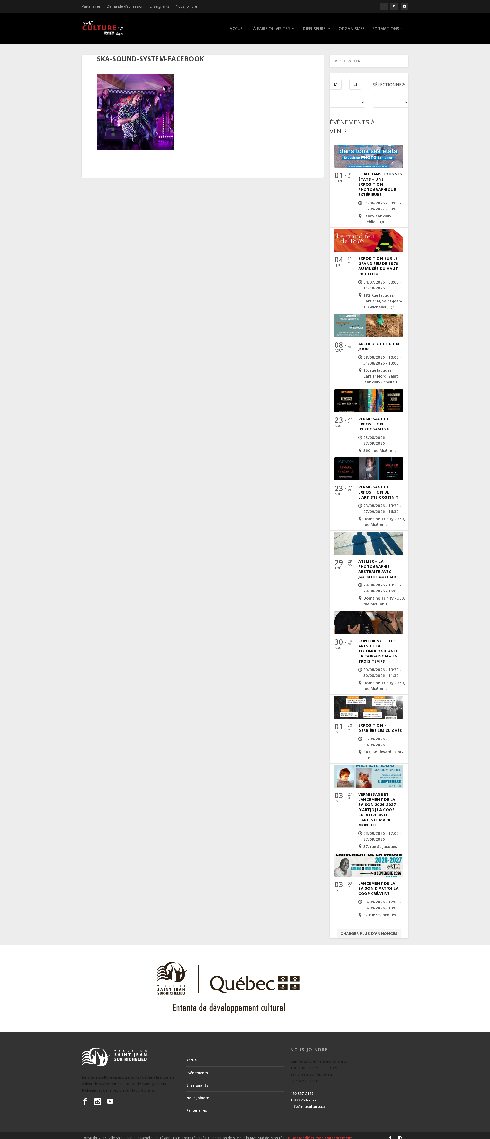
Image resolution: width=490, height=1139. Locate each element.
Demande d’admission (125, 6)
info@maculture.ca (307, 1106)
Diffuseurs (314, 29)
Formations (385, 29)
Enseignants (159, 6)
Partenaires (91, 6)
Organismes (352, 29)
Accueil (238, 29)
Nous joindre (186, 6)
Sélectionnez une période (388, 85)
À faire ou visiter (271, 29)
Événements (197, 1072)
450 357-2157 (301, 1093)
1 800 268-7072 (303, 1100)
